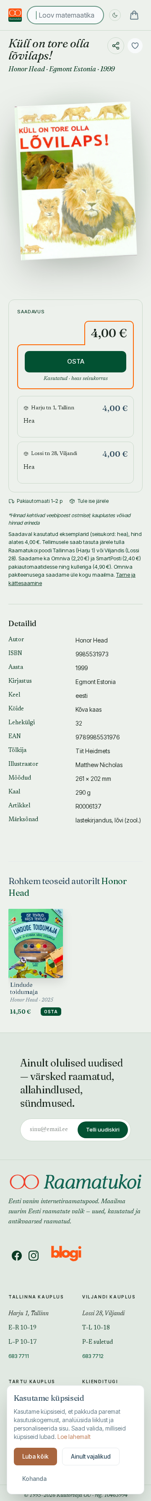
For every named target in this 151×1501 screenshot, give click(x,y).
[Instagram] (33, 1255)
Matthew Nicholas (99, 764)
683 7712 (93, 1356)
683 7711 (18, 1356)
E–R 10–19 (22, 1328)
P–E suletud (97, 1342)
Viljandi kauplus (109, 1296)
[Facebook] (16, 1255)
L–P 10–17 (22, 1342)
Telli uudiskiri (103, 1129)
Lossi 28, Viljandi (103, 1314)
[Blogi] (71, 1255)
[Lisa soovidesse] (135, 45)
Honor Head (26, 69)
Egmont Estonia (72, 69)
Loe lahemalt (74, 1436)
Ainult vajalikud (91, 1456)
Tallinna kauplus (36, 1296)
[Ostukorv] (134, 15)
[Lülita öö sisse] (115, 15)
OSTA (75, 361)
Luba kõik (35, 1456)
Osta (51, 1011)
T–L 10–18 (96, 1328)
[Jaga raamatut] (115, 45)
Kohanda (34, 1478)
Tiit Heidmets (93, 750)
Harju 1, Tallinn (28, 1314)
